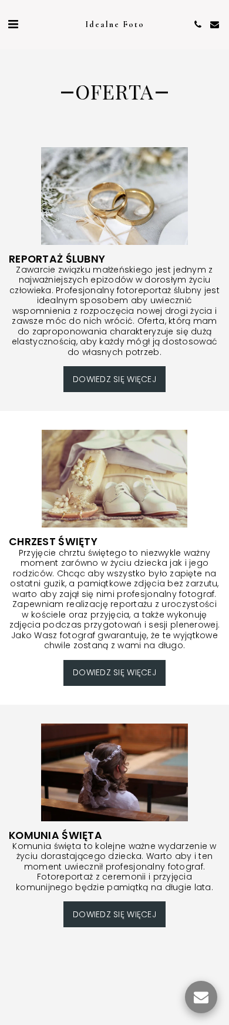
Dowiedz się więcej (114, 379)
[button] (13, 24)
